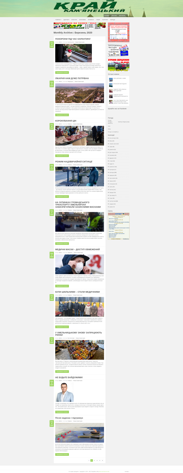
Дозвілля (111, 149)
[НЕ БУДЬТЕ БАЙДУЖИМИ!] (64, 392)
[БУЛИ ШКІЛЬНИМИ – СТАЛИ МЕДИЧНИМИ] (79, 307)
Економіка (82, 19)
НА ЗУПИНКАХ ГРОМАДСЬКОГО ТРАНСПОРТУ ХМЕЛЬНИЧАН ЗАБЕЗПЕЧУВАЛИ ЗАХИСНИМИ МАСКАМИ (78, 204)
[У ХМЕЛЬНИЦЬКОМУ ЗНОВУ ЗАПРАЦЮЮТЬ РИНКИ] (79, 350)
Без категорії (71, 338)
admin (60, 42)
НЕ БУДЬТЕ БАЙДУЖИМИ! (69, 377)
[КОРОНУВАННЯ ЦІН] (79, 136)
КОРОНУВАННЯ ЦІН (65, 121)
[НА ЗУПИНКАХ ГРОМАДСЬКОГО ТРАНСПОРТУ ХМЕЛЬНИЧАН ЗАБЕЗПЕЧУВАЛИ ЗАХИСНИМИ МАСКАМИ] (79, 222)
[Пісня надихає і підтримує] (79, 433)
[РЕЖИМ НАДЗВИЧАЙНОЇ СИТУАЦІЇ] (79, 177)
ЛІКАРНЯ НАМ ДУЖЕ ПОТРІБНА (72, 78)
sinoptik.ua (115, 132)
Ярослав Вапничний (104, 471)
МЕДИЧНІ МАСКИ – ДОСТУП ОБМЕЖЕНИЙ (77, 249)
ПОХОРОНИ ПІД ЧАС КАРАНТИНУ (73, 39)
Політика (105, 19)
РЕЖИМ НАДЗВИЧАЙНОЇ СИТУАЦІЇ (73, 161)
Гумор (98, 19)
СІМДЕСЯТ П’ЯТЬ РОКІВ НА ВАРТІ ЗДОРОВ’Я (119, 90)
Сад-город (111, 195)
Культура (74, 19)
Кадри (110, 164)
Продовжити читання (62, 72)
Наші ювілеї (112, 178)
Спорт (110, 198)
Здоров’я (66, 19)
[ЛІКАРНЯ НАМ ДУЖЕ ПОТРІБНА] (79, 93)
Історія (111, 161)
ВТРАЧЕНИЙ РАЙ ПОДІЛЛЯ (119, 83)
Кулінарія (111, 169)
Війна (110, 141)
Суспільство (71, 42)
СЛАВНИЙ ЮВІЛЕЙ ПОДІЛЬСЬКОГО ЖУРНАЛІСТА (120, 95)
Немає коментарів (79, 42)
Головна (107, 15)
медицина (70, 81)
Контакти (122, 15)
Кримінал (91, 19)
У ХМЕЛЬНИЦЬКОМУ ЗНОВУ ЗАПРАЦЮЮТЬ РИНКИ (78, 333)
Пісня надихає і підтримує (69, 418)
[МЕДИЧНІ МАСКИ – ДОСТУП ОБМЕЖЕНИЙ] (79, 264)
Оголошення (112, 184)
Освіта (111, 186)
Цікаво (111, 206)
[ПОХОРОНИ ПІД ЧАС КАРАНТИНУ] (73, 53)
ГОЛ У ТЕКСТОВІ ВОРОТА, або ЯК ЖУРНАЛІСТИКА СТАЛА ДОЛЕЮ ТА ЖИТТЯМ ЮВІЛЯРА (120, 102)
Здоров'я (70, 252)
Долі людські (112, 152)
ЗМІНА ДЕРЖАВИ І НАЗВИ (119, 78)
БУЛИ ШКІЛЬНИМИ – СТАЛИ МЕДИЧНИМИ (77, 292)
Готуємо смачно (113, 143)
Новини (58, 19)
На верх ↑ (127, 471)
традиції (111, 204)
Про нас (114, 15)
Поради (112, 19)
